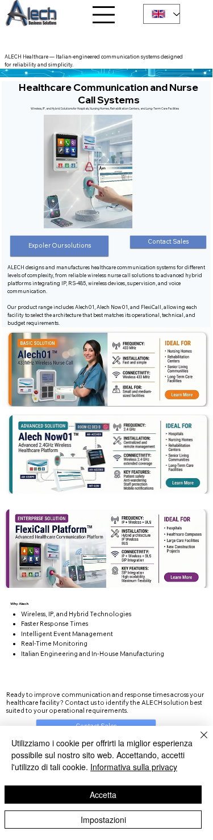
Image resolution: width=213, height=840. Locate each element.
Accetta (103, 794)
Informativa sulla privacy (133, 766)
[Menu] (104, 14)
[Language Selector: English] (161, 14)
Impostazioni (103, 819)
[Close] (197, 741)
